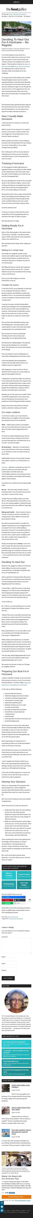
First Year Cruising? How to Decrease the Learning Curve (21, 1132)
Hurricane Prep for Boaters (16, 918)
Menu (16, 2)
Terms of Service (15, 1210)
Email (4, 963)
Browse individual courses (23, 1200)
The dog (4, 467)
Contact (23, 1210)
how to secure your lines (22, 66)
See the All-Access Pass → (16, 1197)
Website (4, 970)
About (4, 1210)
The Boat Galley (16, 9)
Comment (5, 937)
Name (4, 957)
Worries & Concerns (13, 917)
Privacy (8, 1210)
